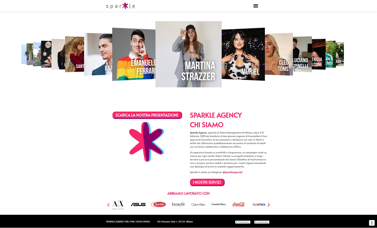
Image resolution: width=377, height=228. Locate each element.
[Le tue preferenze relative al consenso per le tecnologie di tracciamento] (372, 223)
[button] (256, 6)
